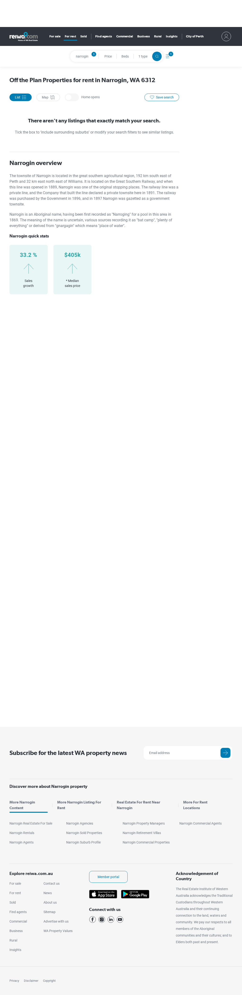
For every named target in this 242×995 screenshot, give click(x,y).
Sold (83, 36)
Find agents (103, 36)
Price (108, 56)
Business (143, 36)
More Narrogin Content (22, 805)
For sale (54, 36)
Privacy (14, 980)
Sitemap (49, 912)
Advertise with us (56, 921)
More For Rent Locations (195, 805)
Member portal (108, 877)
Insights (171, 36)
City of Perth (195, 36)
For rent (70, 36)
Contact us (51, 883)
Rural (158, 36)
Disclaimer (31, 980)
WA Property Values (58, 931)
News (47, 893)
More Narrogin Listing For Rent (79, 805)
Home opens (72, 97)
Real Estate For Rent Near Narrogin (138, 805)
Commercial (124, 36)
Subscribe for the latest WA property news (68, 752)
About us (50, 902)
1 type (142, 56)
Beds (125, 56)
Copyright (49, 980)
